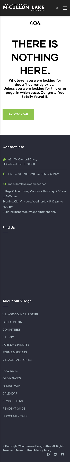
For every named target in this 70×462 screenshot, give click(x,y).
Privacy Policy (42, 450)
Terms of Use (24, 450)
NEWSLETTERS (13, 401)
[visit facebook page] (48, 454)
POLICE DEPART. (13, 322)
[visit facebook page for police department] (62, 454)
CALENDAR (10, 393)
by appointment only (42, 212)
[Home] (24, 7)
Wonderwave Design (31, 446)
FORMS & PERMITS (15, 352)
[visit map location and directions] (55, 454)
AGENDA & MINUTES (16, 344)
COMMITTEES (12, 329)
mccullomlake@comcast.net (27, 184)
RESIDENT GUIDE (14, 408)
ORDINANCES (12, 378)
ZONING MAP (11, 386)
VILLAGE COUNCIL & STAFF (20, 314)
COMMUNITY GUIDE (15, 416)
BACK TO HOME (18, 114)
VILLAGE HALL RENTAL (17, 360)
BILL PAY (8, 337)
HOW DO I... (10, 371)
